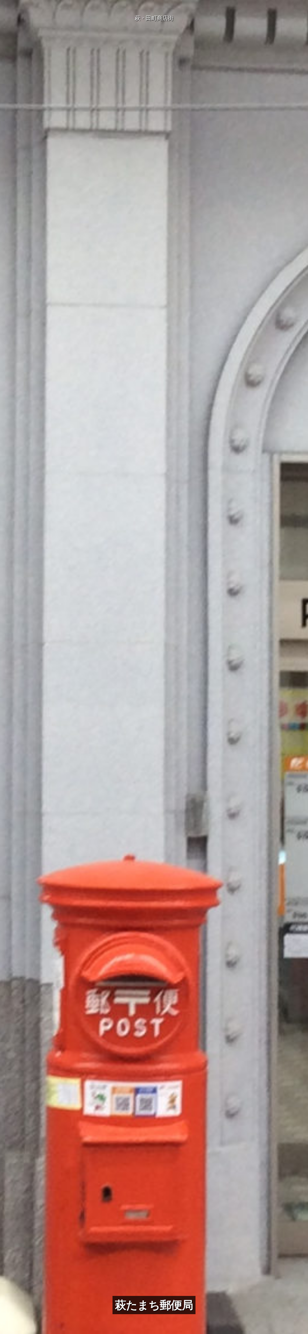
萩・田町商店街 (154, 18)
